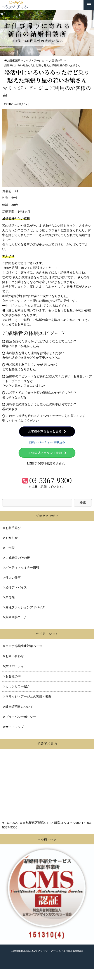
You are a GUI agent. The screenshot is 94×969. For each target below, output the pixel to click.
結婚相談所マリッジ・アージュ (25, 60)
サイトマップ (14, 727)
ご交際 (10, 548)
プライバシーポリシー (20, 716)
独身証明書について (19, 706)
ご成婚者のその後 (17, 557)
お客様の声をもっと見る (45, 431)
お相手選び (13, 528)
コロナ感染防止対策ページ (23, 646)
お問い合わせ (14, 656)
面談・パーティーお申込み (47, 442)
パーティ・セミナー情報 (22, 567)
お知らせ (11, 537)
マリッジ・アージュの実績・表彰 (28, 696)
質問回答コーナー (17, 617)
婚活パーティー (16, 666)
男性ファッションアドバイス (25, 607)
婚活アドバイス (16, 587)
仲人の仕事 (13, 577)
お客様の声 (55, 60)
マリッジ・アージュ (49, 950)
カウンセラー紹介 (17, 686)
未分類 (10, 597)
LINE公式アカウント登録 (45, 453)
